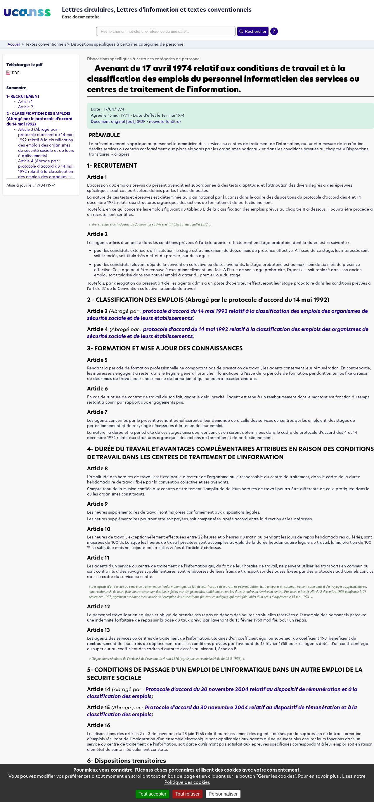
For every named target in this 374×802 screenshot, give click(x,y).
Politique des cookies (187, 782)
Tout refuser (187, 793)
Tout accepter (152, 793)
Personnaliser (223, 793)
